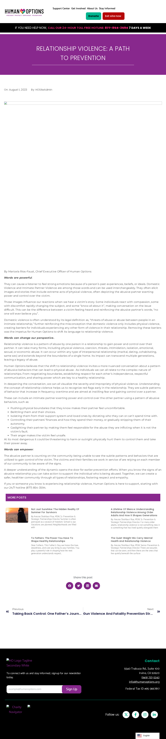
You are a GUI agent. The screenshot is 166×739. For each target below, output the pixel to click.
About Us (92, 8)
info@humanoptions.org (144, 681)
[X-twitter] (126, 714)
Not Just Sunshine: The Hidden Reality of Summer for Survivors (55, 511)
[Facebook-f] (135, 714)
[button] (69, 585)
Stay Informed (107, 8)
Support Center (61, 8)
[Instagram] (144, 714)
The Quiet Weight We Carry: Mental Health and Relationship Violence (132, 539)
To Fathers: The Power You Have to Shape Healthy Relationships (52, 539)
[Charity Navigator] (15, 713)
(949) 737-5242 (151, 677)
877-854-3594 (116, 28)
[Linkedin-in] (154, 714)
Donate (93, 16)
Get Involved (78, 8)
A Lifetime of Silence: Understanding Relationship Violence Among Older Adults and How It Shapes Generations (134, 512)
